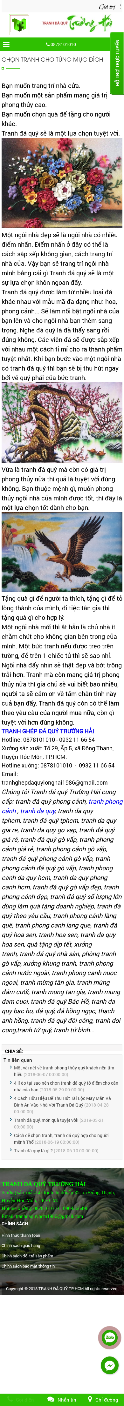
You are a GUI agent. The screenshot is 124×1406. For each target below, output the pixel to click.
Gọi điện (25, 1399)
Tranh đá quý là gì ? (33, 1151)
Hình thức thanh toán (21, 1235)
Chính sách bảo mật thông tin (28, 1266)
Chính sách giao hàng (21, 1245)
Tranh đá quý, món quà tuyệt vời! (46, 1120)
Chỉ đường (106, 1399)
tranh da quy (37, 811)
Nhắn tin (67, 1399)
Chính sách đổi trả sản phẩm (27, 1256)
